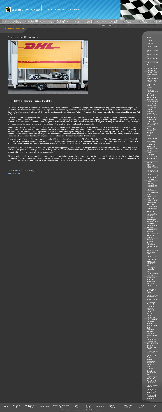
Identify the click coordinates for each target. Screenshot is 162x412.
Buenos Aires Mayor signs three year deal (152, 113)
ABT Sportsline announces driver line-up (152, 148)
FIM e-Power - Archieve (130, 22)
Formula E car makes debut (151, 197)
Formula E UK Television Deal (152, 98)
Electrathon (103, 22)
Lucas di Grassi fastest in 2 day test (152, 74)
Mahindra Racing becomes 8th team (152, 252)
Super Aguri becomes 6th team (151, 269)
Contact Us (154, 406)
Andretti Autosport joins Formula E (152, 324)
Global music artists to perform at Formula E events (152, 124)
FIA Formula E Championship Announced (152, 396)
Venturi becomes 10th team (152, 226)
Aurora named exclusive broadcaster (151, 279)
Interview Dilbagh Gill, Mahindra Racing (152, 107)
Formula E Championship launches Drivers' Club (152, 191)
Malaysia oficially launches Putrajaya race (152, 215)
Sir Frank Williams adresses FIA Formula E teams (152, 165)
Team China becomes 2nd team (151, 372)
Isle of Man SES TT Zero (30, 406)
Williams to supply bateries (152, 334)
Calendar (150, 43)
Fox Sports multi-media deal (152, 320)
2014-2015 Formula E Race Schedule (152, 285)
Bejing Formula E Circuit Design (152, 102)
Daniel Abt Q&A (152, 138)
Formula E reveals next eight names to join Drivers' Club (152, 176)
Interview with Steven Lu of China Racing (151, 142)
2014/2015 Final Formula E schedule (152, 235)
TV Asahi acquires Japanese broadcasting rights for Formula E (152, 244)
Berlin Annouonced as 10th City (152, 329)
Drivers (149, 40)
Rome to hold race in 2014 (151, 382)
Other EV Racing (115, 22)
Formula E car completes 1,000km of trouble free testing (151, 132)
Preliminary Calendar (150, 367)
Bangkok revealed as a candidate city (151, 339)
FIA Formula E (18, 22)
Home (8, 22)
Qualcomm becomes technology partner (150, 309)
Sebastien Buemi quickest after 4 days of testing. (152, 68)
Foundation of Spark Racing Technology (151, 390)
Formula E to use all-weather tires (152, 296)
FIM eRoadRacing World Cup (63, 22)
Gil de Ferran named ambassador (151, 315)
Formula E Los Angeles (151, 356)
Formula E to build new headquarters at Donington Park (152, 184)
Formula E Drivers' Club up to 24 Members (152, 154)
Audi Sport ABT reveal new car (152, 118)
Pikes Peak (78, 22)
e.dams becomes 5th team (152, 274)
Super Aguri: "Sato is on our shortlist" (151, 85)
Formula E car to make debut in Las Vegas (152, 202)
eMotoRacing (47, 22)
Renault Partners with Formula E (152, 352)
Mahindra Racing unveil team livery (152, 171)
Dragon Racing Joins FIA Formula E (152, 291)
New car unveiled (152, 299)
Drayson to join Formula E (152, 377)
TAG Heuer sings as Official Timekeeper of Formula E (152, 346)
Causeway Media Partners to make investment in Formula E (152, 209)
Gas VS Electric (89, 22)
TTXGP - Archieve (144, 22)
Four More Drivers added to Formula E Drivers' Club (152, 92)
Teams (149, 37)
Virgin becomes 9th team (152, 230)
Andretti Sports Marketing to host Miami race (152, 221)
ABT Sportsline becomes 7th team (152, 263)
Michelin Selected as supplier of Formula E (151, 362)
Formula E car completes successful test (151, 257)
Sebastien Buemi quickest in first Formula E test (152, 80)
